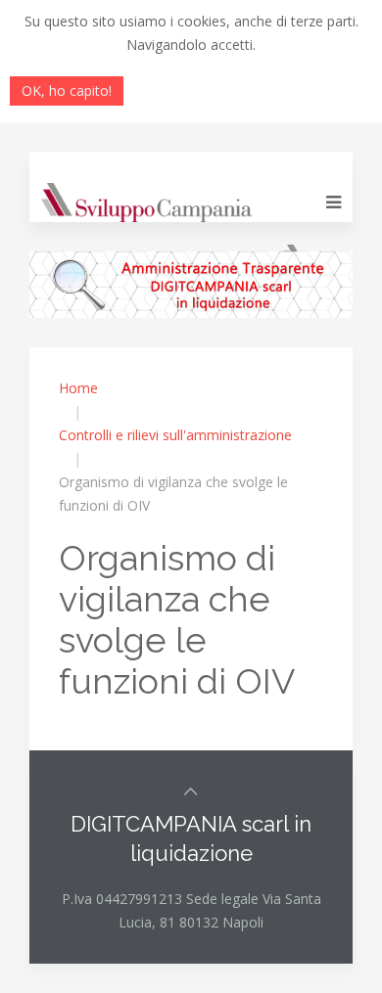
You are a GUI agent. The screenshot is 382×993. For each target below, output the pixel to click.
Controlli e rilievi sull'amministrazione (175, 435)
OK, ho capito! (67, 90)
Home (78, 388)
